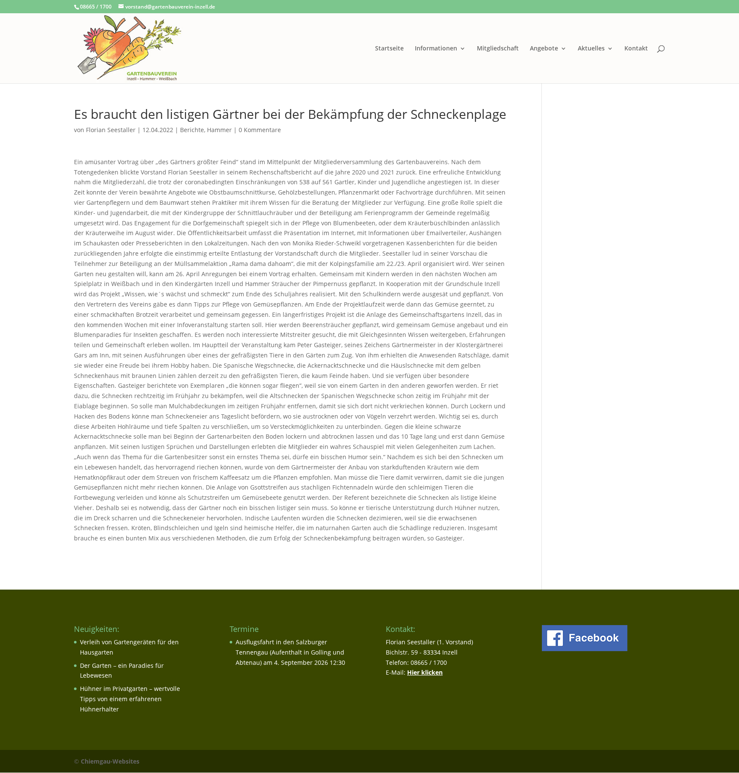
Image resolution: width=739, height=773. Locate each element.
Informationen (436, 48)
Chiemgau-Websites (110, 761)
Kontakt (636, 48)
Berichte (192, 130)
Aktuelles (591, 48)
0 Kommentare (260, 130)
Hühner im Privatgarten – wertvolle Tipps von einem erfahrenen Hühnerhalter (130, 698)
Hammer (219, 130)
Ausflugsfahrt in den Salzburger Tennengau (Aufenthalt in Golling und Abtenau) (290, 652)
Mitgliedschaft (498, 48)
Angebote (544, 48)
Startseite (389, 48)
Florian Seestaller (111, 130)
